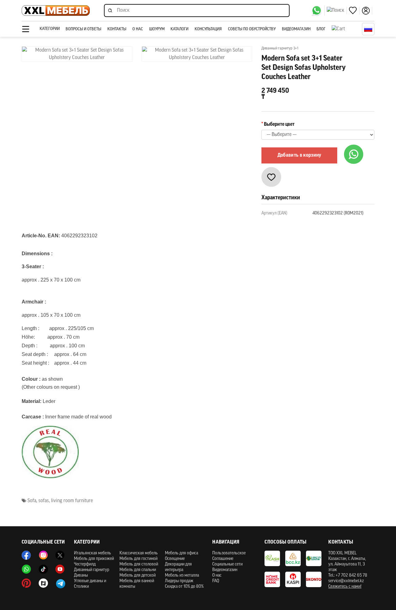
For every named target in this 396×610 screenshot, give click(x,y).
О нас (137, 29)
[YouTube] (60, 569)
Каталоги (179, 29)
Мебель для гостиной (138, 559)
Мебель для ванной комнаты (136, 584)
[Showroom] (43, 583)
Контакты (116, 29)
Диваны (81, 575)
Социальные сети (227, 564)
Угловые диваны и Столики (90, 584)
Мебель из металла (182, 575)
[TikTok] (43, 569)
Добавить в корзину (299, 155)
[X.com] (60, 555)
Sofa (32, 500)
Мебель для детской (137, 575)
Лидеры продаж (179, 581)
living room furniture (72, 500)
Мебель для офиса (181, 553)
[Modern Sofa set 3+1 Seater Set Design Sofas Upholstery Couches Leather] (77, 54)
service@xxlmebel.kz (346, 581)
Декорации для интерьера (178, 567)
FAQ (215, 581)
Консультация (208, 29)
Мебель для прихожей (94, 559)
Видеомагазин (296, 29)
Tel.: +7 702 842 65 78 (347, 575)
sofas (43, 500)
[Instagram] (43, 555)
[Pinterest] (26, 583)
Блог (320, 29)
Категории (50, 29)
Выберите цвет (279, 124)
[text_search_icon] (337, 10)
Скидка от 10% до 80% (184, 586)
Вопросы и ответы (83, 29)
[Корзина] (345, 29)
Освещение (175, 559)
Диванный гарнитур (91, 570)
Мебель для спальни (137, 570)
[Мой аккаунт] (367, 11)
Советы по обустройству (252, 29)
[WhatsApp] (318, 10)
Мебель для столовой (138, 564)
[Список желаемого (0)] (354, 11)
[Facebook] (26, 555)
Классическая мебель (138, 553)
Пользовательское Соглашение (229, 556)
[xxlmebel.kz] (56, 10)
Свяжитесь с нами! (344, 586)
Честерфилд (85, 564)
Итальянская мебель (92, 553)
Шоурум (157, 29)
